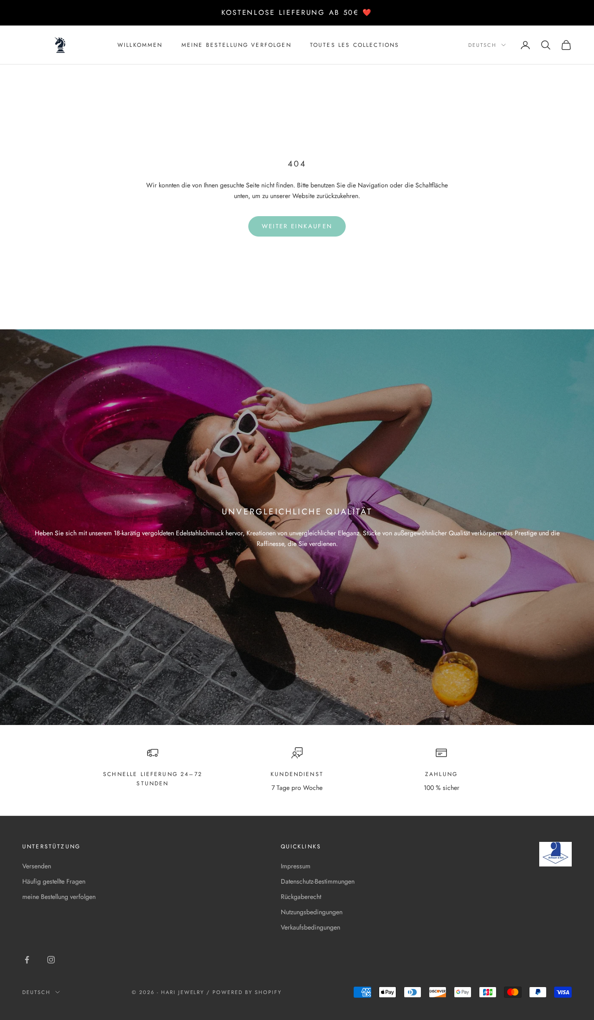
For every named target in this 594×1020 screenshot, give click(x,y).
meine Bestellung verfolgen (236, 45)
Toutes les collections (355, 45)
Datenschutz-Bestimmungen (318, 881)
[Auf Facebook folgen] (27, 959)
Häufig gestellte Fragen (53, 881)
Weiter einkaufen (297, 226)
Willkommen (140, 45)
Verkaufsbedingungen (310, 927)
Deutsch (482, 45)
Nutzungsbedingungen (311, 912)
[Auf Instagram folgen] (51, 959)
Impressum (295, 866)
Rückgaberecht (301, 896)
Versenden (36, 866)
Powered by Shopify (247, 992)
